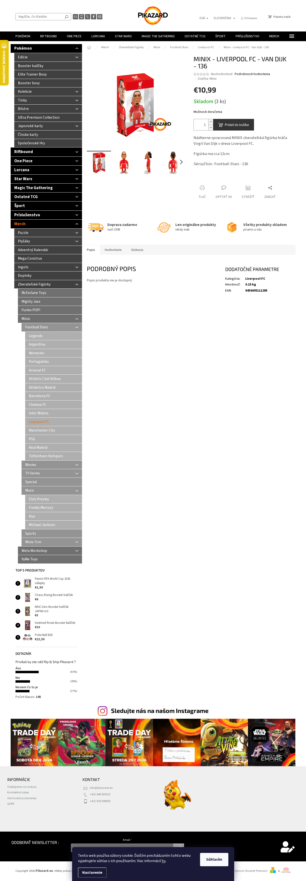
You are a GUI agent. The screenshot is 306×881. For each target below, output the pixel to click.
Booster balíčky (30, 66)
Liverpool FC (39, 422)
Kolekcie (25, 91)
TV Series (32, 473)
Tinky (22, 100)
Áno (18, 668)
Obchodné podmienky (22, 798)
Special (31, 482)
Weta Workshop (34, 550)
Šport (19, 206)
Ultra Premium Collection (39, 117)
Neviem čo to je (26, 687)
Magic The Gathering (33, 188)
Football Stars (36, 327)
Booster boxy (29, 83)
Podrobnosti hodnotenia (252, 74)
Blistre (23, 108)
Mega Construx (30, 258)
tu (163, 861)
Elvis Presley (39, 499)
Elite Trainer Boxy (32, 74)
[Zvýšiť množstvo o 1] (210, 122)
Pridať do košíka (237, 125)
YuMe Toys (30, 559)
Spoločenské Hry (31, 143)
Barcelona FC (39, 396)
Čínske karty (28, 134)
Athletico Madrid (42, 387)
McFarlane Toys (34, 292)
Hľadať (66, 17)
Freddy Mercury (41, 507)
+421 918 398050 (100, 801)
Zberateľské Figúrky (34, 284)
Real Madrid (38, 447)
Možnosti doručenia (208, 112)
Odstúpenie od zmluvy (22, 787)
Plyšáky (24, 241)
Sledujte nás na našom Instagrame (160, 710)
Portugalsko (39, 361)
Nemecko (36, 353)
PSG (32, 439)
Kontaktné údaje (18, 792)
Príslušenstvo (27, 215)
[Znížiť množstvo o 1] (210, 127)
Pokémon (23, 48)
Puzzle (23, 232)
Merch (20, 224)
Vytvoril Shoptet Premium (251, 871)
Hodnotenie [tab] (113, 249)
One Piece (23, 161)
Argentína (37, 344)
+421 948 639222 (100, 794)
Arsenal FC (37, 370)
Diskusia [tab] (137, 249)
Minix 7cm (33, 542)
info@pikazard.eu (101, 788)
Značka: (207, 78)
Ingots (23, 267)
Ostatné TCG (26, 197)
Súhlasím (214, 859)
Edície (23, 57)
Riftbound (23, 152)
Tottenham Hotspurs (46, 456)
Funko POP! (31, 310)
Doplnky (24, 275)
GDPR (10, 804)
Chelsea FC (37, 404)
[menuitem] (23, 36)
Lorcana (21, 170)
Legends (36, 336)
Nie (17, 677)
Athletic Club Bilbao (45, 378)
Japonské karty (30, 126)
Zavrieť (203, 178)
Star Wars (23, 179)
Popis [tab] (91, 249)
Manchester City (42, 430)
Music (29, 490)
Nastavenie (92, 872)
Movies (30, 464)
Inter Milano (38, 413)
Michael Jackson (42, 524)
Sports (30, 533)
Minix (26, 318)
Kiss (32, 516)
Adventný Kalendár (33, 250)
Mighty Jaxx (31, 301)
